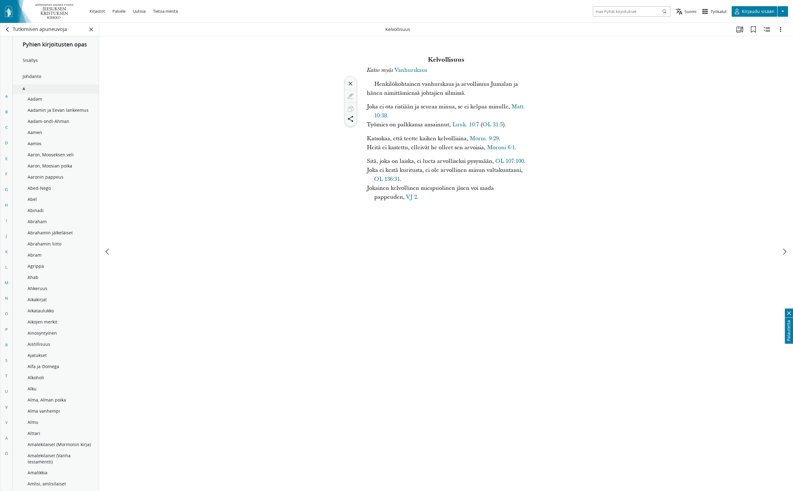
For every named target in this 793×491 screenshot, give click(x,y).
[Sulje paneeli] (91, 29)
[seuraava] (784, 252)
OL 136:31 (387, 179)
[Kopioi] (351, 109)
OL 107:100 (509, 161)
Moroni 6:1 (501, 147)
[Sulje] (351, 84)
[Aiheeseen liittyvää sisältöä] (767, 29)
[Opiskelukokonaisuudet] (740, 29)
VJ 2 (411, 197)
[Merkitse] (351, 96)
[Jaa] (351, 119)
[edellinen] (108, 252)
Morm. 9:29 (484, 138)
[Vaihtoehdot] (780, 29)
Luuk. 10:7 (465, 124)
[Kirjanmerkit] (753, 29)
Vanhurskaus (411, 70)
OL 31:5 (493, 124)
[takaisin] (8, 29)
